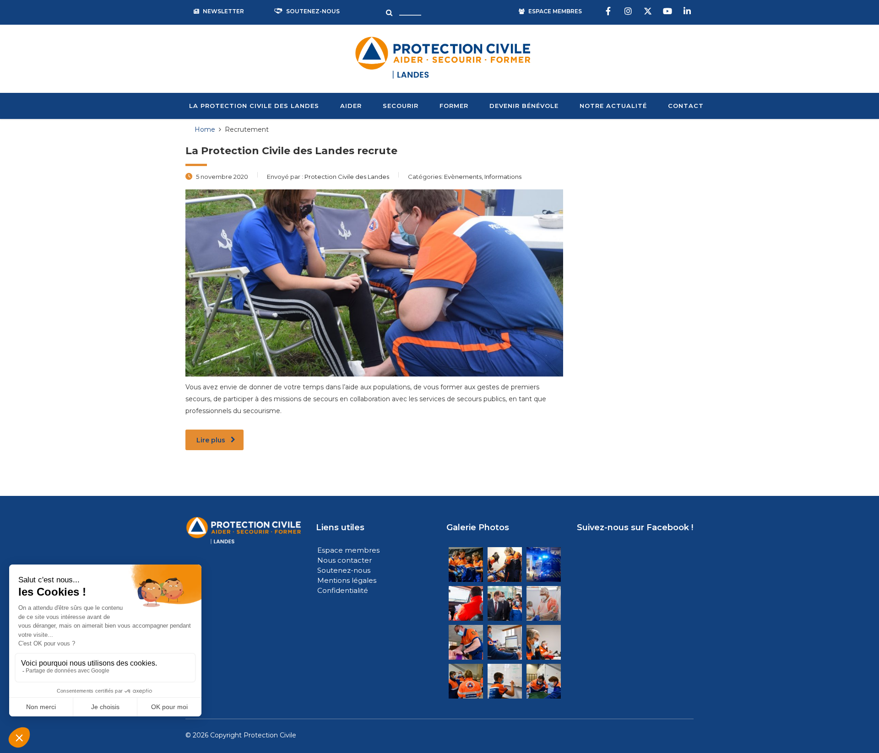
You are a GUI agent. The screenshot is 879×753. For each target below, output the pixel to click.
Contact (686, 105)
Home (205, 129)
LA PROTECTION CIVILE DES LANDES (254, 105)
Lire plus (210, 440)
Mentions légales (346, 580)
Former (454, 105)
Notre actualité (613, 105)
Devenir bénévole (524, 105)
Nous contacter (344, 560)
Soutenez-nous (344, 570)
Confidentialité (342, 590)
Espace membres (348, 550)
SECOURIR (400, 105)
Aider (351, 105)
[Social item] (609, 11)
